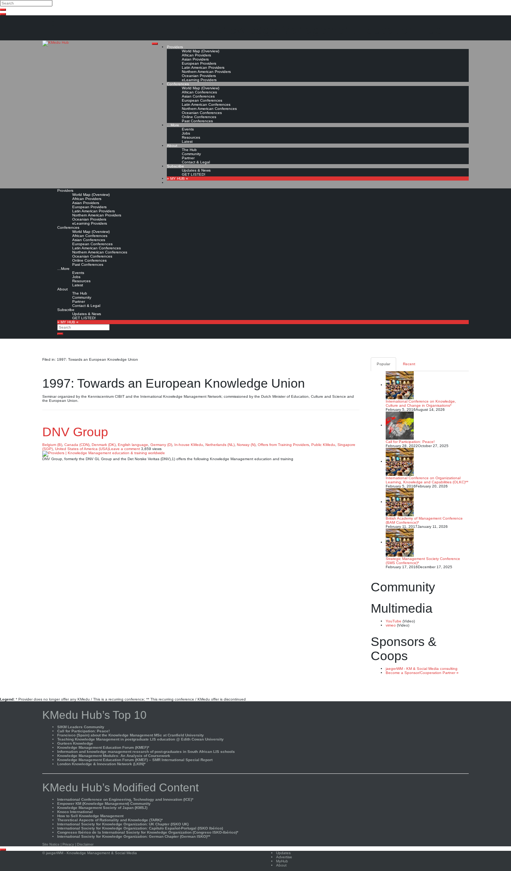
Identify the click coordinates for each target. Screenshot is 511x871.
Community (191, 154)
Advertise (284, 857)
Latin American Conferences (206, 104)
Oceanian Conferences (202, 113)
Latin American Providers (203, 67)
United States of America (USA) (82, 449)
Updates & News (196, 170)
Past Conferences (197, 121)
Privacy (68, 844)
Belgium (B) (52, 445)
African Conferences (199, 92)
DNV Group (75, 432)
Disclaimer (85, 844)
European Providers (199, 63)
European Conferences (202, 100)
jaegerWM (54, 853)
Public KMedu (323, 445)
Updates (283, 853)
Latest (187, 141)
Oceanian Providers (199, 76)
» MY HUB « (177, 178)
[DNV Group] (103, 454)
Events (188, 129)
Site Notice (50, 844)
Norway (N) (246, 445)
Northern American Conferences (209, 109)
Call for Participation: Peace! (410, 442)
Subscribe (175, 166)
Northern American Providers (206, 72)
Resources (191, 137)
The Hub (189, 150)
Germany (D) (161, 445)
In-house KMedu (188, 445)
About (172, 146)
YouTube (393, 621)
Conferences (178, 84)
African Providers (196, 55)
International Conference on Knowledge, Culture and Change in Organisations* (421, 403)
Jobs (186, 133)
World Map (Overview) (200, 51)
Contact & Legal (196, 162)
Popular (383, 364)
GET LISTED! (193, 174)
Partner (188, 158)
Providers (175, 47)
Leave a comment (124, 449)
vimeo (391, 625)
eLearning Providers (199, 80)
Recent (409, 364)
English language (133, 445)
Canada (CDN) (76, 445)
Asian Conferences (198, 96)
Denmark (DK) (104, 445)
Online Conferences (199, 117)
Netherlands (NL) (220, 445)
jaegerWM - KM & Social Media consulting (422, 669)
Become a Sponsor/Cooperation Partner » (422, 673)
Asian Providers (195, 59)
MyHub (282, 861)
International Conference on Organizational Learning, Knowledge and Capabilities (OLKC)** (427, 480)
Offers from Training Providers (283, 445)
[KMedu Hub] (55, 43)
